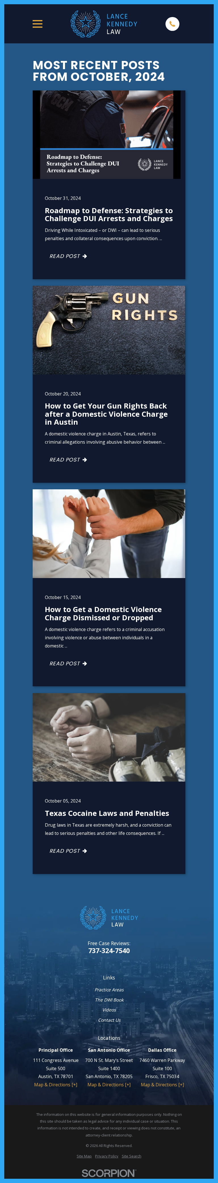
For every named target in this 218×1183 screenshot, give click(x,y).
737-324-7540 (109, 950)
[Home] (104, 23)
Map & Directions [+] (55, 1085)
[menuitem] (84, 1156)
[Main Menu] (37, 24)
